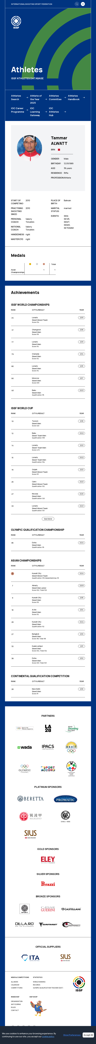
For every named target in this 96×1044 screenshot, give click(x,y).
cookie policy (48, 1036)
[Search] (77, 4)
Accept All (88, 1035)
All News (14, 982)
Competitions (16, 988)
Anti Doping (16, 1004)
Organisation (16, 1001)
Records (36, 985)
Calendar (15, 985)
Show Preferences (72, 1035)
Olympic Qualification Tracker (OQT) (48, 988)
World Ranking (39, 982)
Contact (15, 1010)
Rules (13, 1007)
